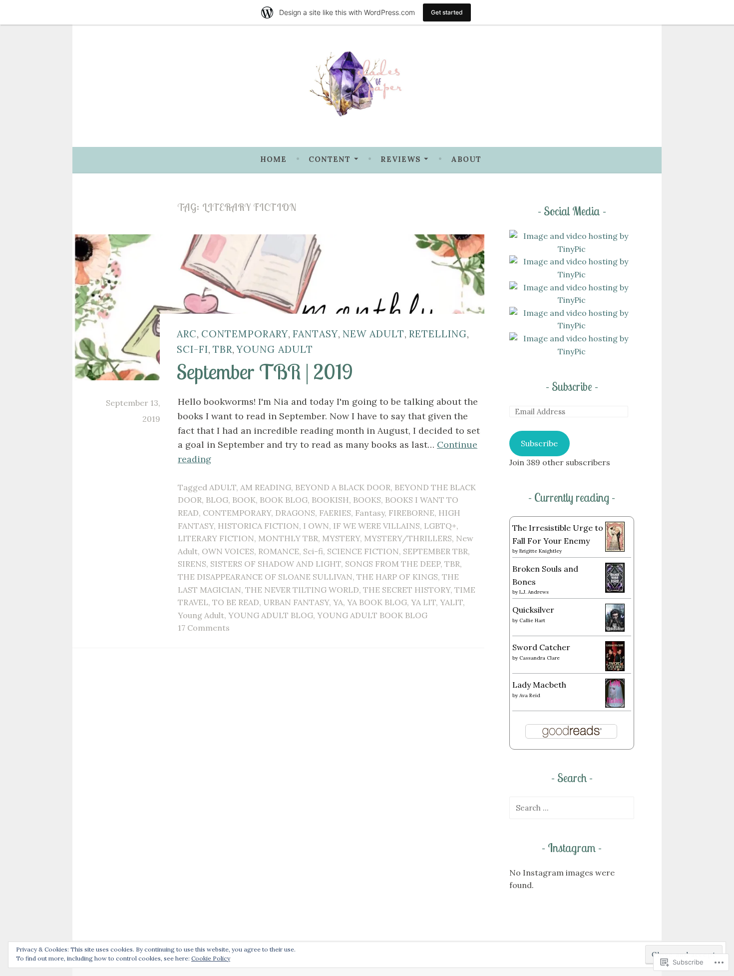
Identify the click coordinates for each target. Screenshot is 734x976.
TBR (222, 349)
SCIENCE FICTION (363, 551)
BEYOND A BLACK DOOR (342, 487)
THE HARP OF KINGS (397, 577)
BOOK (244, 500)
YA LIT (423, 602)
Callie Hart (532, 620)
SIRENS (192, 564)
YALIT (451, 602)
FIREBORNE (411, 513)
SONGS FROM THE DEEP (392, 564)
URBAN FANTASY (296, 602)
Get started (447, 12)
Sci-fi (192, 349)
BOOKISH (330, 500)
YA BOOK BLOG (377, 602)
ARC (187, 333)
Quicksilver (533, 610)
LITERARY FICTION (216, 538)
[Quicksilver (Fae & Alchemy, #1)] (615, 629)
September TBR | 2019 (265, 371)
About (466, 159)
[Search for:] (571, 808)
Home (273, 159)
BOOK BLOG (284, 500)
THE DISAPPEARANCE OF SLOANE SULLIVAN (265, 577)
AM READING (265, 487)
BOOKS (367, 500)
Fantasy (315, 333)
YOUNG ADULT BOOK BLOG (372, 615)
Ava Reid (529, 695)
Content (330, 159)
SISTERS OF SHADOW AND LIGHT (275, 564)
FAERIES (335, 513)
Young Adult (275, 349)
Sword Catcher (541, 647)
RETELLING (438, 333)
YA (338, 602)
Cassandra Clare (539, 658)
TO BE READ (235, 602)
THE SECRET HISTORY (406, 590)
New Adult (373, 333)
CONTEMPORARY (244, 333)
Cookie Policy (210, 958)
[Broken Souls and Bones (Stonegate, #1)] (615, 590)
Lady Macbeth (539, 685)
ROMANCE (278, 551)
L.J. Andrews (534, 592)
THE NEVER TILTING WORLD (302, 590)
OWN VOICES (228, 551)
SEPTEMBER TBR (435, 551)
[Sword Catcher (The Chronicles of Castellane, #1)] (615, 668)
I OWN (316, 526)
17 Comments (204, 628)
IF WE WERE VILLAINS (376, 526)
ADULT (222, 487)
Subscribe (572, 386)
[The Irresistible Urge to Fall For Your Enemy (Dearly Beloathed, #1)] (615, 549)
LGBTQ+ (440, 526)
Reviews (400, 159)
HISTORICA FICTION (258, 526)
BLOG (217, 500)
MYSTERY (341, 538)
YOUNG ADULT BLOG (270, 615)
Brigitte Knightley (540, 551)
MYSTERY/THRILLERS (408, 538)
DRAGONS (295, 513)
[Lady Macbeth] (615, 705)
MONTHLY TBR (288, 538)
